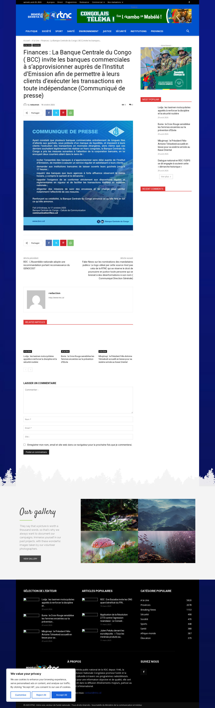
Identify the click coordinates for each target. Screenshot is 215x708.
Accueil (26, 40)
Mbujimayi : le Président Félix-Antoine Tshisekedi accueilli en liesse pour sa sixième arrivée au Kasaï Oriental (115, 359)
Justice (107, 31)
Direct (60, 2)
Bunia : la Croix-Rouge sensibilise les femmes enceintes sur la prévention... (58, 618)
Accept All (61, 694)
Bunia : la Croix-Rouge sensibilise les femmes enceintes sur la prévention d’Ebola (77, 359)
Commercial (97, 2)
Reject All (41, 694)
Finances (36, 45)
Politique (31, 31)
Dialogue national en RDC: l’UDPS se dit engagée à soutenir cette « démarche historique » (174, 163)
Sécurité (121, 31)
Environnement (89, 31)
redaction (34, 104)
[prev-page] (25, 370)
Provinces (157, 31)
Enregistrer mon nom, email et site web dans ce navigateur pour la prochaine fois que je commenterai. (79, 444)
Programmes (71, 2)
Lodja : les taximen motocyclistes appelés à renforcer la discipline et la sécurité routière (40, 359)
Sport (59, 31)
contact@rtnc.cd (93, 692)
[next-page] (30, 370)
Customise (20, 694)
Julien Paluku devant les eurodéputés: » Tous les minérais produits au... (112, 633)
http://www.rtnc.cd (56, 298)
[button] (188, 31)
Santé (71, 31)
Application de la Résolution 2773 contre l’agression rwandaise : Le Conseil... (114, 617)
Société (46, 31)
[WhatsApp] (70, 113)
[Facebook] (189, 2)
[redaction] (25, 104)
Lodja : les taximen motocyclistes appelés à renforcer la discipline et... (58, 602)
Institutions (139, 31)
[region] (41, 685)
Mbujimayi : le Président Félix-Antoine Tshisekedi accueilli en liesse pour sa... (57, 634)
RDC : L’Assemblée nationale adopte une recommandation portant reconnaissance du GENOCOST (46, 265)
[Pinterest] (63, 113)
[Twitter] (56, 113)
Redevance (84, 2)
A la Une (35, 40)
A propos (50, 2)
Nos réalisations (114, 2)
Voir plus (165, 176)
